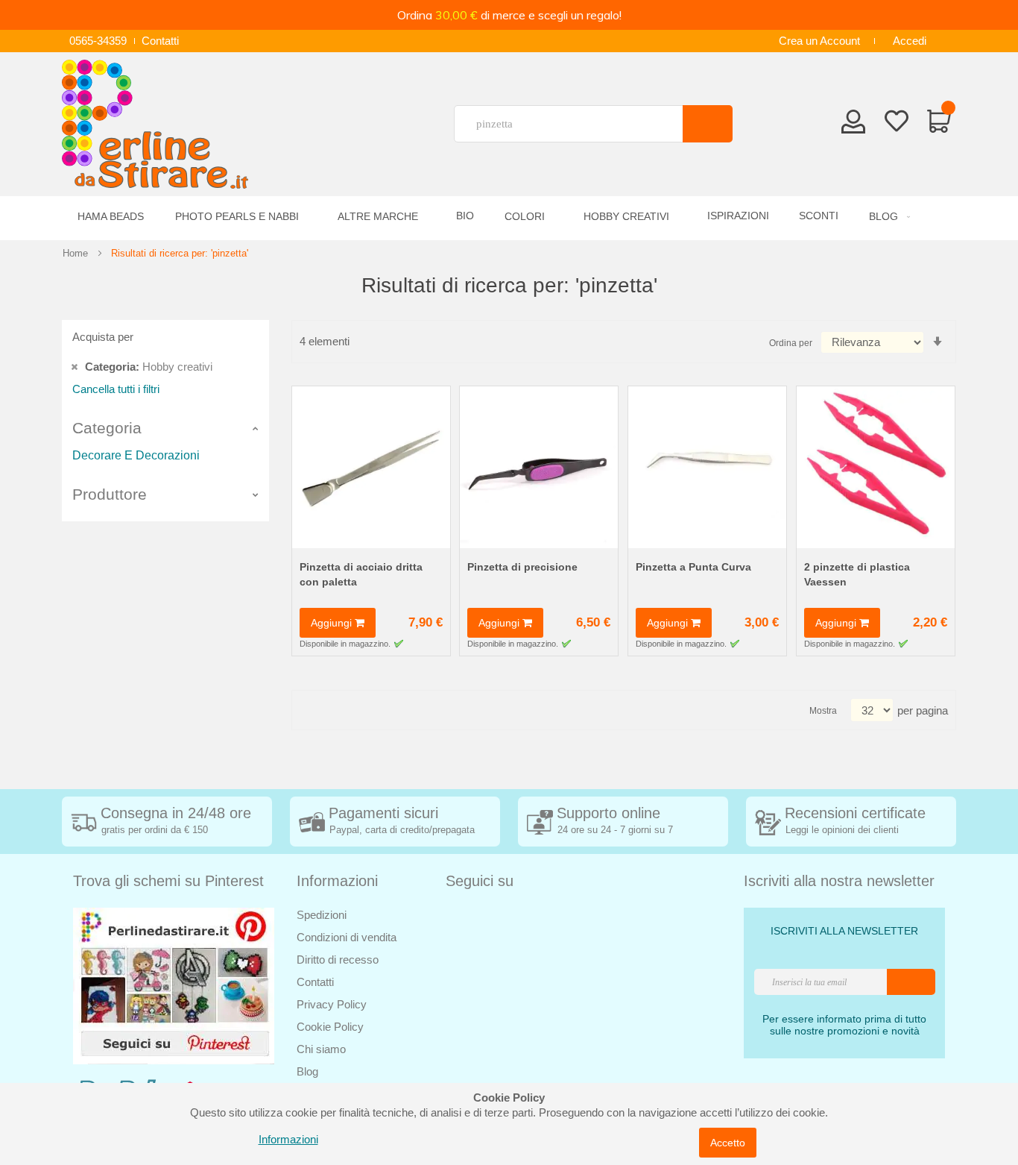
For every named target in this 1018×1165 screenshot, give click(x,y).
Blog (307, 1071)
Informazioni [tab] (337, 881)
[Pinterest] (173, 985)
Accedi (909, 40)
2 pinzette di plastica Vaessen (857, 574)
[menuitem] (887, 216)
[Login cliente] (853, 126)
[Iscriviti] (911, 982)
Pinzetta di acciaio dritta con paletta (361, 574)
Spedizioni (322, 914)
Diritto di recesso (338, 959)
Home (75, 253)
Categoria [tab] (107, 427)
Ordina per (790, 343)
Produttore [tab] (109, 494)
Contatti (160, 40)
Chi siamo (321, 1049)
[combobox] (575, 124)
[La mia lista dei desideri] (896, 123)
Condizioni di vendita (346, 937)
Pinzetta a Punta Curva (693, 567)
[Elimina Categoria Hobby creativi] (74, 366)
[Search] (708, 123)
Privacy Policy (332, 1004)
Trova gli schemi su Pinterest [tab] (168, 881)
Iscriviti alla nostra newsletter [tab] (839, 881)
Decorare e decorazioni (136, 455)
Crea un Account (819, 40)
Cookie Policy (330, 1026)
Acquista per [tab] (102, 336)
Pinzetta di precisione (522, 567)
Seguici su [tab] (479, 881)
